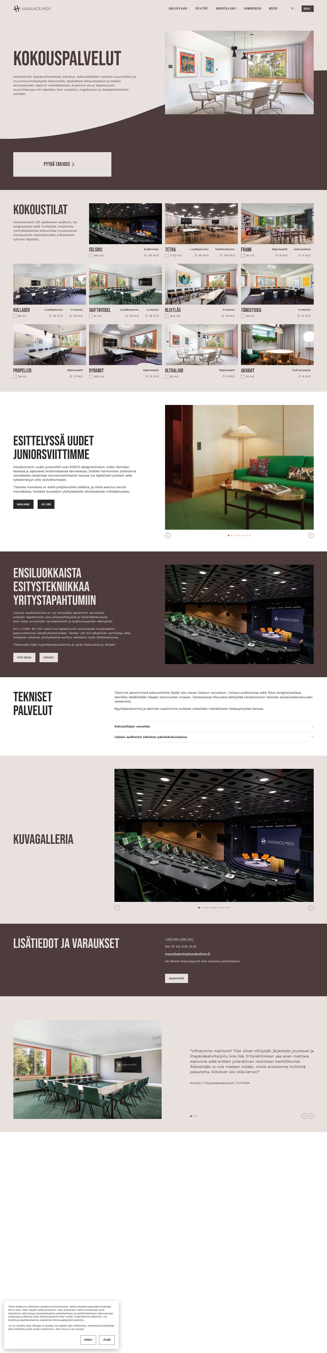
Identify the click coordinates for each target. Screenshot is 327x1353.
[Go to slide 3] (234, 535)
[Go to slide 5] (239, 535)
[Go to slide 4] (236, 535)
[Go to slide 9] (250, 535)
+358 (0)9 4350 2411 (179, 939)
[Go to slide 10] (223, 907)
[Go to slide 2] (231, 535)
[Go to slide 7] (245, 535)
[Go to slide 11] (226, 907)
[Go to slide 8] (247, 535)
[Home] (31, 8)
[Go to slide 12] (229, 907)
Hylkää (106, 1340)
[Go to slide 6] (242, 535)
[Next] (311, 535)
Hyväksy (88, 1340)
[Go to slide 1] (228, 535)
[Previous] (167, 535)
